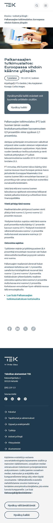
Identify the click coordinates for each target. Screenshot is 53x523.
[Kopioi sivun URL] (33, 329)
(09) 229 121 (10, 387)
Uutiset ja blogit (20, 16)
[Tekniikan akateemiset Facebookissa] (5, 398)
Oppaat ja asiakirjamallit (19, 424)
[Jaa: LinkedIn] (17, 329)
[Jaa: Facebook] (9, 329)
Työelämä (12, 78)
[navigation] (46, 5)
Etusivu (7, 16)
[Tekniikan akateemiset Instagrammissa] (25, 398)
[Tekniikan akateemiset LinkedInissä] (12, 398)
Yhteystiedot (14, 443)
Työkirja (11, 430)
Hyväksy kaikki (22, 515)
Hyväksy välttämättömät (21, 505)
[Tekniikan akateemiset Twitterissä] (18, 398)
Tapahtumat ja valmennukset (21, 418)
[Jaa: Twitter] (25, 329)
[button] (37, 5)
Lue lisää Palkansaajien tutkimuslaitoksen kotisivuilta (23, 297)
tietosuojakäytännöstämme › (18, 493)
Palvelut (12, 412)
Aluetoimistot (14, 449)
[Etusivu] (9, 6)
